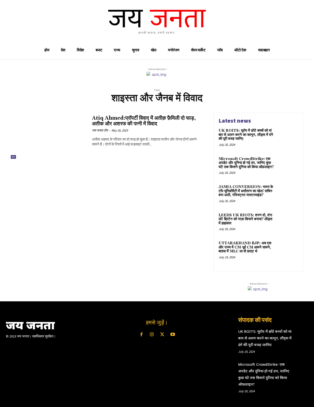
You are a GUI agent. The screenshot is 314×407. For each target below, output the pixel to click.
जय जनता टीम (100, 130)
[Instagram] (152, 335)
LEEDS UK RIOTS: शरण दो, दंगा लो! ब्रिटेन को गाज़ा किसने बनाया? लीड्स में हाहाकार (245, 219)
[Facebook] (141, 335)
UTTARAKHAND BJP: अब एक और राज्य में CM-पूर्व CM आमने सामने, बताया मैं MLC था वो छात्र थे (245, 247)
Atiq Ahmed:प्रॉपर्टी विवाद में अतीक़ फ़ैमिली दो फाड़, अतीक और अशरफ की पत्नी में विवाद (144, 121)
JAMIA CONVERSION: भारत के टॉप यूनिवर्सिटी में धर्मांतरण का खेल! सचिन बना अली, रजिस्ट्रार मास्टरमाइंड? (246, 191)
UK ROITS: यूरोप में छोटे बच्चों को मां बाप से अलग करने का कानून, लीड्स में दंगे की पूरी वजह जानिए (246, 134)
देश (13, 157)
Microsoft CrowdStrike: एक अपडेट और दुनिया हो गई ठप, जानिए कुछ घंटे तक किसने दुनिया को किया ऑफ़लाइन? (246, 163)
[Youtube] (172, 335)
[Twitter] (162, 335)
